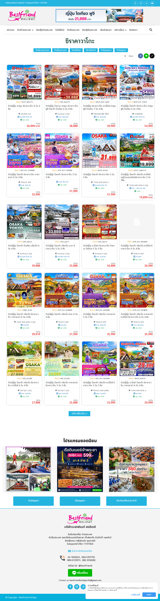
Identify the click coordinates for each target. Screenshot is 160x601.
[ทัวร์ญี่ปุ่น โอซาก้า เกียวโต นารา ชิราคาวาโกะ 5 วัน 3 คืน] (62, 222)
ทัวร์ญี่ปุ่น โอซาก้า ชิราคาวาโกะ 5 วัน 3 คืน (61, 176)
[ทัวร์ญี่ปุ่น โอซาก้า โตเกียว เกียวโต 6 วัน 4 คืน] (24, 222)
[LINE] (146, 55)
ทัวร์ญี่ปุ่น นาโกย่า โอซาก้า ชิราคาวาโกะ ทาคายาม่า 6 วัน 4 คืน (136, 384)
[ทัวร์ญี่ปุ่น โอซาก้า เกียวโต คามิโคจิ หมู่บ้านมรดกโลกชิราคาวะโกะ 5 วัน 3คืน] (137, 150)
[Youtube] (152, 3)
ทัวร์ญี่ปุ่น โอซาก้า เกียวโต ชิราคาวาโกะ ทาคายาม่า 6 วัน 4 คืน (23, 316)
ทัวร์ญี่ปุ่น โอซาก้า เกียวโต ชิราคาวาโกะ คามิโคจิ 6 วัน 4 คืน (23, 384)
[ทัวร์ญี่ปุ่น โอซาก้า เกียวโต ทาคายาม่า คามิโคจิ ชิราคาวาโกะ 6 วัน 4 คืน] (137, 290)
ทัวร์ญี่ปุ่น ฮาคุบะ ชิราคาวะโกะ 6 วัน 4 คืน (24, 107)
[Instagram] (141, 3)
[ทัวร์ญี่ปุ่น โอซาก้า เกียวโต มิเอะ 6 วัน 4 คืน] (62, 290)
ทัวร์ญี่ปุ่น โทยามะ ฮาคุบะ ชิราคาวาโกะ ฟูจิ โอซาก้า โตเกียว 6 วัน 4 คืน (62, 107)
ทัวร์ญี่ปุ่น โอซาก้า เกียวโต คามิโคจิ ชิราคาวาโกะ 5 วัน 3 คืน (99, 384)
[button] (150, 30)
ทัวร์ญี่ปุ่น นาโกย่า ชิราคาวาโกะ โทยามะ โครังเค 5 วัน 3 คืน (99, 247)
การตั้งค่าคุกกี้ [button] (135, 595)
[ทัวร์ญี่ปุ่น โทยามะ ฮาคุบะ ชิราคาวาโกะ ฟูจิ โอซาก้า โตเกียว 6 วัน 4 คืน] (62, 82)
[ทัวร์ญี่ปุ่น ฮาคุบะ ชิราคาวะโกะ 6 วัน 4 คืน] (24, 82)
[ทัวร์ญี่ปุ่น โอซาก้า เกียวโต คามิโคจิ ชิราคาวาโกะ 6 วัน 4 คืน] (137, 222)
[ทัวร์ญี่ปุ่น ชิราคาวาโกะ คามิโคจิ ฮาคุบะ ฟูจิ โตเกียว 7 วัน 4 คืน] (99, 82)
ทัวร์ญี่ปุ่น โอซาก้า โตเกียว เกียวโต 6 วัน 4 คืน (23, 247)
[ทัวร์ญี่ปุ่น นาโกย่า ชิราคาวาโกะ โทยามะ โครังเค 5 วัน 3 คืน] (99, 222)
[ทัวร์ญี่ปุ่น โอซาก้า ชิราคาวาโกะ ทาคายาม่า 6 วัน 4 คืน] (24, 150)
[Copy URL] (152, 55)
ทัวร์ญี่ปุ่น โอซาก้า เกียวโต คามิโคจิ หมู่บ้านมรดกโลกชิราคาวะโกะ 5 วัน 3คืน (136, 177)
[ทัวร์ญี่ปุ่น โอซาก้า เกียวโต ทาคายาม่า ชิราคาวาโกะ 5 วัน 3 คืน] (62, 358)
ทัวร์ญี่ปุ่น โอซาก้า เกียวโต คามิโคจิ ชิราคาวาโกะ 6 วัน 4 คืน (136, 247)
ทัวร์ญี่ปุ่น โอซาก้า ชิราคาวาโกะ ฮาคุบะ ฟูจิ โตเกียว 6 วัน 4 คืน (137, 107)
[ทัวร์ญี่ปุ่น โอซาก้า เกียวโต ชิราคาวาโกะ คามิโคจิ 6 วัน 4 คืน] (24, 358)
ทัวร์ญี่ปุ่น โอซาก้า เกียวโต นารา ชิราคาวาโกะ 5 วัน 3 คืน (60, 247)
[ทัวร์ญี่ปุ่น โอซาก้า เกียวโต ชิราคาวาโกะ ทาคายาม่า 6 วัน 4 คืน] (24, 290)
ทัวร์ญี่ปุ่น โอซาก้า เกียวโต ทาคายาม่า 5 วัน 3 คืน (99, 316)
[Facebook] (135, 3)
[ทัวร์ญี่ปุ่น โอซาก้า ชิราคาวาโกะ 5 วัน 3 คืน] (62, 150)
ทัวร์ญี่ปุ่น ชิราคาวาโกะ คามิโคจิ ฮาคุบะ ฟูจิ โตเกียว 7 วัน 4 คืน (99, 107)
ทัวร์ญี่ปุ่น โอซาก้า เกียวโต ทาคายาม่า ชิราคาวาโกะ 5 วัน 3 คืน (62, 384)
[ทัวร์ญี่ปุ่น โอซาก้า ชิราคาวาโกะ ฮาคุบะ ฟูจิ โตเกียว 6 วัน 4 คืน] (137, 82)
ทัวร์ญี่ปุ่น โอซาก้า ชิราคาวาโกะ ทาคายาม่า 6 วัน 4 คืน (24, 176)
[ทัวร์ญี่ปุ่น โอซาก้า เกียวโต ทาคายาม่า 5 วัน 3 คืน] (99, 290)
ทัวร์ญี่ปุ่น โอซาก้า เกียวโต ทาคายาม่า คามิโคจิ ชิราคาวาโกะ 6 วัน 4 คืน (137, 316)
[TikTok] (146, 3)
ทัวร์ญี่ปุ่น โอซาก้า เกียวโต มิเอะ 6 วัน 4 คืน (62, 316)
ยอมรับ (149, 595)
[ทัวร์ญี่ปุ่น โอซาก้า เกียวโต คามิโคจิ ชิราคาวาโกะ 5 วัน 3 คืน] (99, 358)
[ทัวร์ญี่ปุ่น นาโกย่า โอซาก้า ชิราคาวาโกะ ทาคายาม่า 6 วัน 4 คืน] (137, 358)
